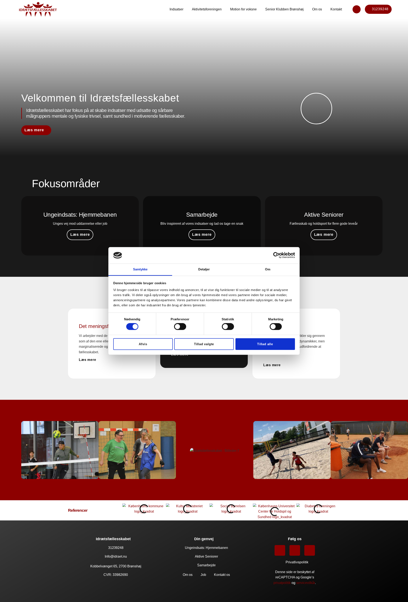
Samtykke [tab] (140, 269)
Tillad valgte (204, 344)
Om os (317, 9)
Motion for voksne (243, 9)
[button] (4, 450)
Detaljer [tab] (204, 269)
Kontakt (336, 9)
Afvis (143, 344)
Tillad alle (265, 344)
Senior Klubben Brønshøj (284, 9)
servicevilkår (305, 583)
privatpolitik (282, 583)
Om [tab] (267, 269)
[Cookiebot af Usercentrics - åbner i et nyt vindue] (276, 255)
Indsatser (176, 9)
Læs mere (80, 234)
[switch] (180, 326)
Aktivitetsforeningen (207, 9)
